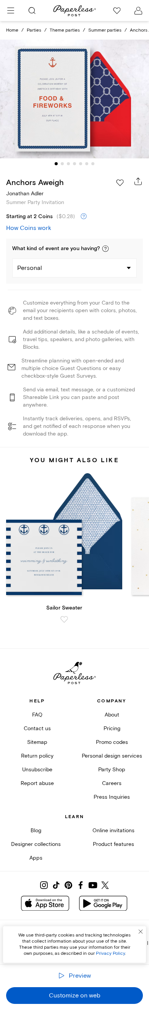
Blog (36, 830)
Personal (29, 268)
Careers (111, 783)
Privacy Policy (110, 953)
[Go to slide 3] (68, 163)
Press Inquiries (112, 797)
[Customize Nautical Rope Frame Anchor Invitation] (74, 99)
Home (12, 30)
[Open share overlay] (138, 181)
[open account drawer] (138, 10)
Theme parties (65, 30)
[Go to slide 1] (56, 163)
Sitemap (37, 742)
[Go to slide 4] (74, 163)
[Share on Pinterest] (68, 885)
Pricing (112, 728)
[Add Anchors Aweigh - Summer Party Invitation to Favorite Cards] (120, 182)
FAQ (37, 715)
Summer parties (104, 30)
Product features (113, 844)
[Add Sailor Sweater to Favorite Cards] (64, 619)
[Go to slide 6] (86, 163)
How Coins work (28, 228)
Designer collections (36, 844)
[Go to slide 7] (92, 163)
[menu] (10, 10)
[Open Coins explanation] (83, 216)
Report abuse (37, 783)
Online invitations (113, 830)
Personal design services (112, 756)
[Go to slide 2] (62, 163)
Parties (34, 30)
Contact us (37, 728)
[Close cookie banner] (140, 931)
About (112, 715)
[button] (105, 248)
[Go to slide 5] (80, 163)
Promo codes (112, 742)
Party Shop (111, 769)
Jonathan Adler (25, 193)
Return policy (37, 756)
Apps (35, 858)
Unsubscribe (37, 769)
